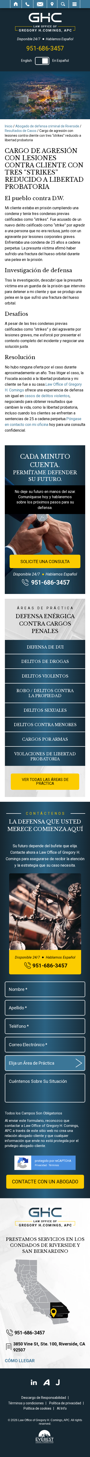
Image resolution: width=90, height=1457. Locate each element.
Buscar (63, 4)
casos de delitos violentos (47, 396)
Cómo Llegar (20, 1360)
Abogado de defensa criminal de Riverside (47, 126)
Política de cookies (37, 1408)
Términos (54, 1165)
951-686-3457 (45, 48)
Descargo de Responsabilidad (43, 1398)
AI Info (62, 1408)
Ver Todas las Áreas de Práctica (45, 781)
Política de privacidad (65, 1403)
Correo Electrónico (40, 4)
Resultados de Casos (20, 131)
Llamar (27, 4)
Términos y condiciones (26, 1403)
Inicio (16, 4)
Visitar (52, 4)
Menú (74, 4)
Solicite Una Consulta (45, 561)
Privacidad (41, 1165)
